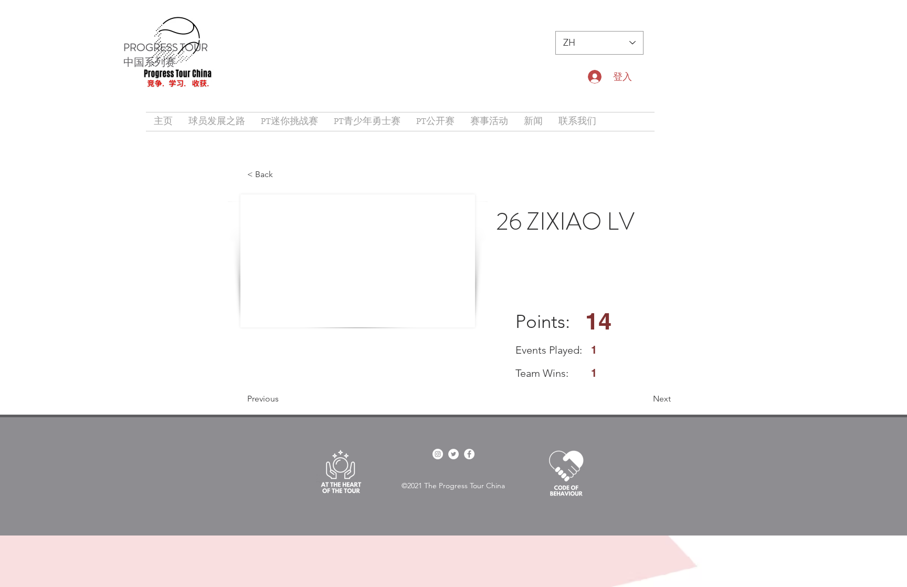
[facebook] (438, 454)
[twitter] (453, 454)
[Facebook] (469, 454)
